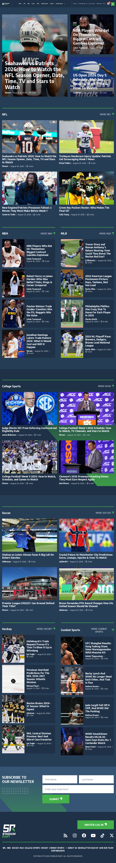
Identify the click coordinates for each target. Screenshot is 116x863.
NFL (24, 3)
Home (20, 3)
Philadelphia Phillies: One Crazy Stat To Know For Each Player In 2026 (98, 311)
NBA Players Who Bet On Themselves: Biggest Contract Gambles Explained (91, 36)
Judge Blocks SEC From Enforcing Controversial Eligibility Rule (29, 429)
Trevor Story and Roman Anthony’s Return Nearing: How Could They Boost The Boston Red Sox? (98, 250)
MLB (38, 3)
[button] (113, 4)
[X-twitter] (112, 835)
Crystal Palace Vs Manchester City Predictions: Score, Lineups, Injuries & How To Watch (86, 556)
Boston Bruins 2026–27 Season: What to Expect (39, 706)
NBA (29, 3)
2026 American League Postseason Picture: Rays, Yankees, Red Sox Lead (98, 280)
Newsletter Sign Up (83, 3)
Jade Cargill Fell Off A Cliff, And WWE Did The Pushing (97, 708)
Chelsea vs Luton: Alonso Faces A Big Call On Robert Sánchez (28, 556)
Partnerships (99, 3)
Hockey (52, 3)
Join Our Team (92, 3)
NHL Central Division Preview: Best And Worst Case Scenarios (39, 736)
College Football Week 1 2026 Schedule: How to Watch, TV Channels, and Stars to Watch (85, 429)
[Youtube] (93, 835)
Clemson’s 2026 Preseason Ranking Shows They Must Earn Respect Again (84, 478)
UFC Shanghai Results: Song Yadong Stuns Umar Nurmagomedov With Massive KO (98, 648)
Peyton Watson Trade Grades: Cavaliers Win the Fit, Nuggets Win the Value (39, 311)
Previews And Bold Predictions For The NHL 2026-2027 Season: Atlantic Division (38, 676)
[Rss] (65, 835)
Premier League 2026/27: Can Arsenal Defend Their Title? (28, 604)
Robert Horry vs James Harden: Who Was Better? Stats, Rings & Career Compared (40, 280)
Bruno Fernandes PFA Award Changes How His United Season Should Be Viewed (86, 604)
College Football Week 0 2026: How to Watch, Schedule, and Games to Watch (29, 478)
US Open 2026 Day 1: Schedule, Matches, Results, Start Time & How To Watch (90, 81)
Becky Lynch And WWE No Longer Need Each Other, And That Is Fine (98, 678)
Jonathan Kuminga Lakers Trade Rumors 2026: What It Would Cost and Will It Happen (39, 341)
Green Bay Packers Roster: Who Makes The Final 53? (84, 209)
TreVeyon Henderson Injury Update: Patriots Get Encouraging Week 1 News (85, 157)
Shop (104, 3)
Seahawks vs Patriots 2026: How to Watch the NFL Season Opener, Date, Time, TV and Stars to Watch (34, 75)
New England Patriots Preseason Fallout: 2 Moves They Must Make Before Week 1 (27, 209)
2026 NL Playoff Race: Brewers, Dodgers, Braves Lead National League (98, 341)
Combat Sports (59, 3)
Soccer (33, 3)
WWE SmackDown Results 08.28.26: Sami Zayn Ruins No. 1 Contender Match (98, 738)
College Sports (44, 3)
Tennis (76, 67)
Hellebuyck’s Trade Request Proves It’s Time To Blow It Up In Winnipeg (39, 646)
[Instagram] (75, 835)
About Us (75, 3)
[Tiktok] (102, 835)
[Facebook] (84, 835)
